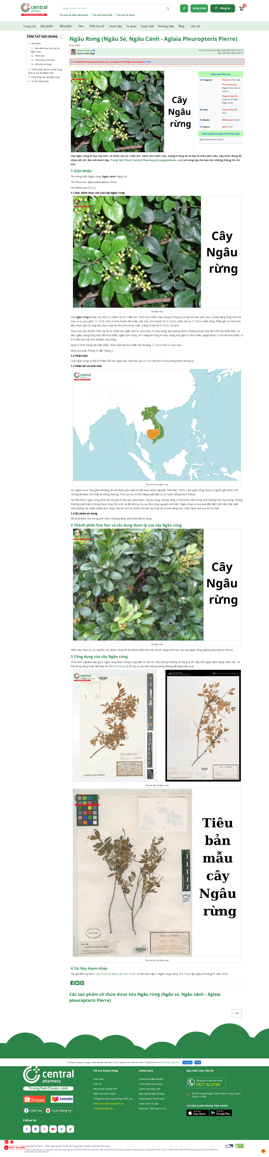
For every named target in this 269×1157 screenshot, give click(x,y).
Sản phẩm (46, 26)
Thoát (197, 1062)
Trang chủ (29, 26)
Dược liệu (116, 26)
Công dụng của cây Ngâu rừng (45, 77)
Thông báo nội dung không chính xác (113, 1098)
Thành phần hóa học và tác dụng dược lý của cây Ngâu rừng (45, 71)
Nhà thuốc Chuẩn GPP (105, 1088)
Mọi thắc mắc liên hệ (200, 1070)
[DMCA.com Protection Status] (239, 1146)
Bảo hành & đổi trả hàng (151, 1093)
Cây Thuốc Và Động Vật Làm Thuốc (116, 974)
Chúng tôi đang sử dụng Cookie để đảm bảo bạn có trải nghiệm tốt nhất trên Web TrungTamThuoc (123, 1062)
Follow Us (29, 1120)
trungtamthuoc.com (170, 160)
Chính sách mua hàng (150, 1084)
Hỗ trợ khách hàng (105, 1070)
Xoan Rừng (118, 666)
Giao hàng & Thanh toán (152, 1098)
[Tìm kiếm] (167, 8)
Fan (35, 1110)
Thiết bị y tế (96, 26)
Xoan (92, 187)
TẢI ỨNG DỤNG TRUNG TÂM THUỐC (207, 1105)
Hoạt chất (147, 26)
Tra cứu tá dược (126, 15)
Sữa (80, 26)
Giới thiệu (36, 43)
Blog (181, 26)
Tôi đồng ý (187, 1062)
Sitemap (143, 1108)
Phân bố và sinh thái (45, 60)
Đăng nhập (199, 8)
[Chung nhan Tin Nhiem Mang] (229, 1146)
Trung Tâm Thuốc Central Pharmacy (133, 160)
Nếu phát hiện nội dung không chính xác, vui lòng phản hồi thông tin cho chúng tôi (112, 61)
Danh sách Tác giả (148, 1103)
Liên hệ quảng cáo (103, 1108)
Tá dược (131, 26)
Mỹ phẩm (66, 26)
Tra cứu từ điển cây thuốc (74, 15)
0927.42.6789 (208, 1084)
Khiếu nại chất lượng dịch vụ (108, 1103)
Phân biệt (39, 55)
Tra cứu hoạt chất (103, 15)
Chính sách (146, 1070)
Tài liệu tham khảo (40, 81)
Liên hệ (195, 26)
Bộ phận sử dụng (43, 64)
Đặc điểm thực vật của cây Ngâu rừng (45, 50)
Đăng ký (225, 8)
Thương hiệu (166, 26)
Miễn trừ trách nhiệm (104, 1093)
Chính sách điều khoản (151, 1079)
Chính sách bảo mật (169, 1062)
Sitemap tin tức (158, 1108)
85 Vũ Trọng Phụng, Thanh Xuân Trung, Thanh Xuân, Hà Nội (216, 1095)
